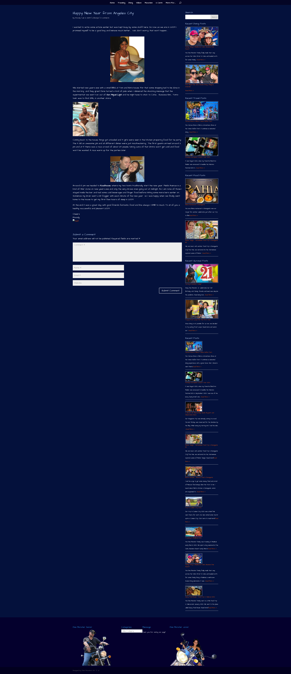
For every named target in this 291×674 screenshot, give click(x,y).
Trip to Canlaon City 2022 (193, 508)
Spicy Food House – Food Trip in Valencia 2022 (200, 597)
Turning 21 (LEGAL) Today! (193, 284)
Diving (130, 3)
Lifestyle (95, 18)
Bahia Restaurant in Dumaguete (195, 205)
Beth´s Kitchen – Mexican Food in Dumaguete (199, 477)
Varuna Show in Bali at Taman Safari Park (198, 121)
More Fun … (171, 3)
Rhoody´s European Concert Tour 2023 (197, 157)
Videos (138, 3)
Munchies (149, 3)
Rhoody (78, 18)
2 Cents (159, 3)
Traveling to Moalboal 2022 (193, 538)
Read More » (201, 60)
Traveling (121, 3)
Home (112, 3)
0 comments (104, 18)
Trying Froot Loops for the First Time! (197, 320)
